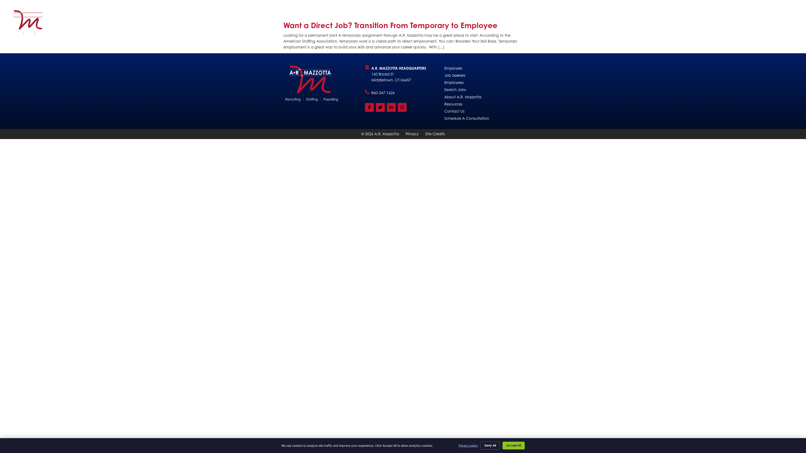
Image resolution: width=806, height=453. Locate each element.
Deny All (490, 445)
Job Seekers (572, 23)
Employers (540, 23)
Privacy (412, 134)
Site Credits (435, 134)
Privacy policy (468, 445)
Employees (717, 23)
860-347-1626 (383, 93)
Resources (748, 23)
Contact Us (780, 23)
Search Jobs (605, 23)
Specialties (635, 23)
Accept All (513, 445)
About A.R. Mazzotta (676, 23)
